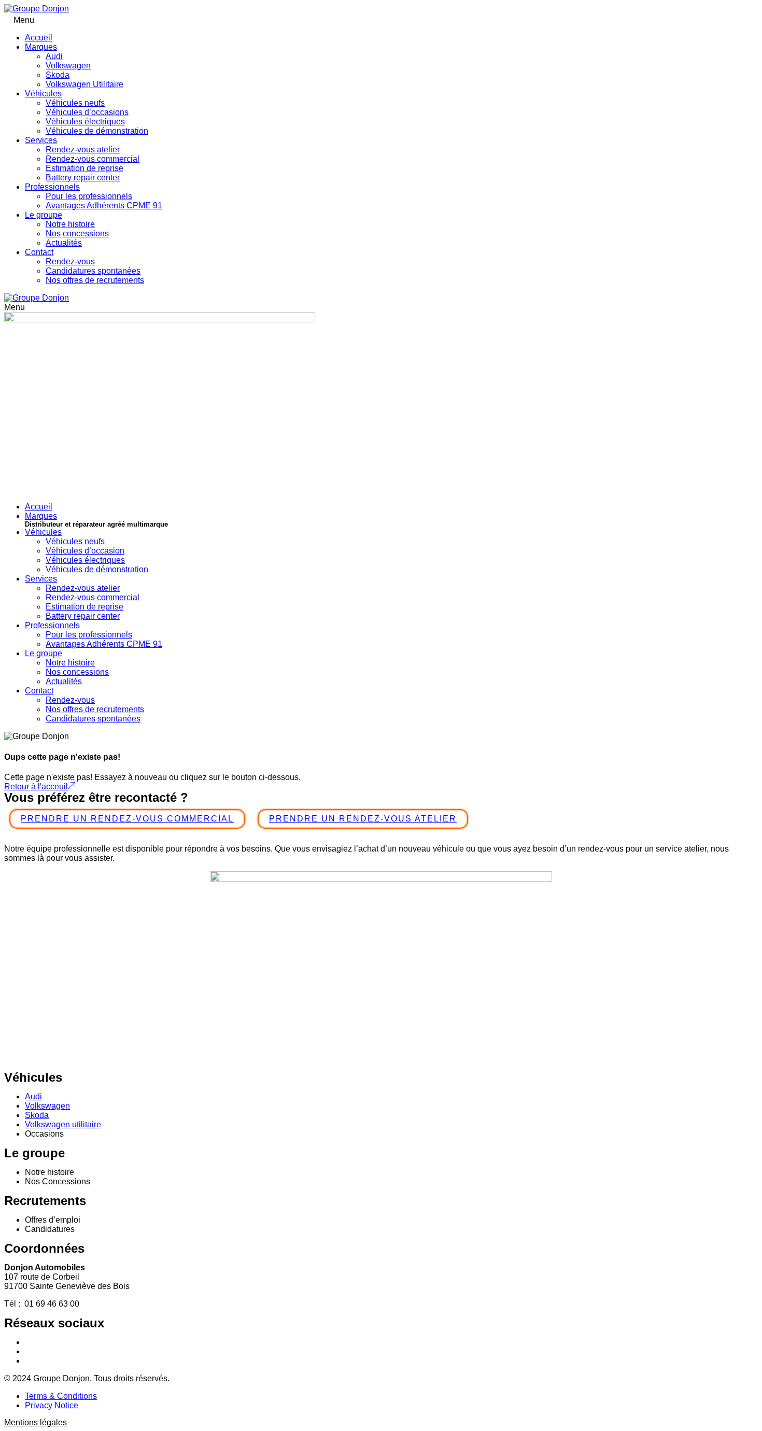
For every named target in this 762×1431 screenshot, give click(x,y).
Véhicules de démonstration (97, 130)
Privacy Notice (51, 1405)
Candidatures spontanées (93, 270)
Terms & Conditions (61, 1396)
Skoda (57, 74)
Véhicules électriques (85, 121)
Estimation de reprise (84, 168)
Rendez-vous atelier (83, 149)
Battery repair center (83, 177)
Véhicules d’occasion (85, 550)
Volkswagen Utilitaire (84, 84)
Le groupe (43, 214)
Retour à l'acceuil (36, 786)
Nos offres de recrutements (95, 280)
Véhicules (43, 93)
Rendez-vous (70, 261)
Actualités (64, 242)
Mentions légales (35, 1422)
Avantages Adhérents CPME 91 (104, 205)
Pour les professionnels (89, 196)
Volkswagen (68, 65)
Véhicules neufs (75, 102)
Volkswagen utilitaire (63, 1124)
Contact (39, 252)
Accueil (38, 37)
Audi (54, 56)
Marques (41, 46)
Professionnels (52, 186)
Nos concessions (77, 233)
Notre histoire (70, 224)
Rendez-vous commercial (92, 158)
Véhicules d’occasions (87, 112)
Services (41, 140)
